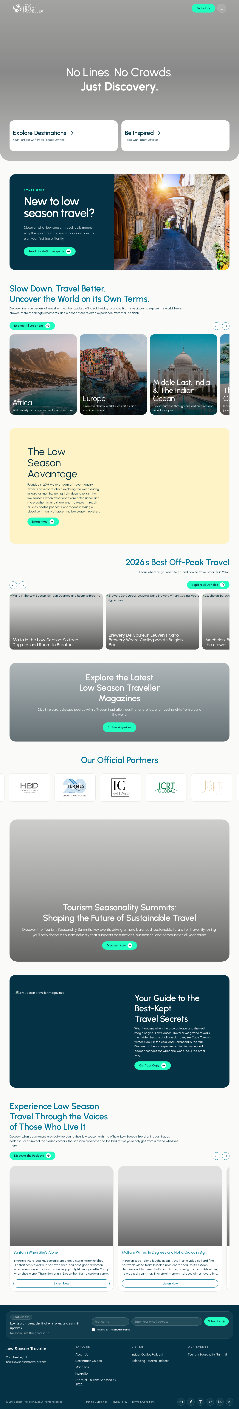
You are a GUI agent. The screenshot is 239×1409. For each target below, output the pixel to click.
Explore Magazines (119, 727)
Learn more (40, 521)
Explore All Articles (205, 585)
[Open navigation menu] (221, 8)
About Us (81, 1354)
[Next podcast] (225, 1156)
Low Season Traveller (26, 1348)
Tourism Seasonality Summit (207, 1354)
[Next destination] (225, 326)
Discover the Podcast (29, 1155)
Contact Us (203, 8)
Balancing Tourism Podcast (150, 1361)
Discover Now (116, 945)
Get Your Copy (149, 1065)
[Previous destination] (216, 326)
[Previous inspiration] (13, 585)
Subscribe (214, 1321)
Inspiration (82, 1373)
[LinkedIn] (220, 1402)
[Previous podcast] (216, 1156)
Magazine (82, 1367)
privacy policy (122, 1329)
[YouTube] (229, 1402)
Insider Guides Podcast (147, 1354)
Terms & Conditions (143, 1401)
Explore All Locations (29, 325)
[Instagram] (200, 1402)
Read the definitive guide (46, 251)
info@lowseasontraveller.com (26, 1362)
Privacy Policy (119, 1401)
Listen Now (61, 1283)
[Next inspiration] (22, 585)
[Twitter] (210, 1402)
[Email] (181, 1402)
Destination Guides (88, 1361)
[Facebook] (191, 1402)
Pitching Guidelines (96, 1401)
